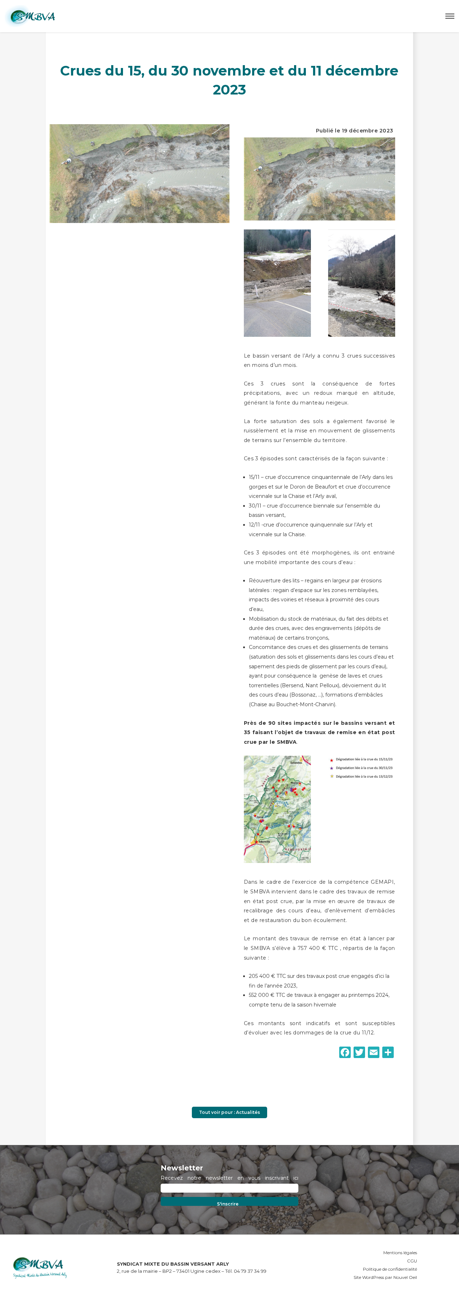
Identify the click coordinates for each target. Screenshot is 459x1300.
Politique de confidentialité (390, 1269)
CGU (412, 1260)
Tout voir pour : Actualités (229, 1112)
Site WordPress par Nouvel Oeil (385, 1277)
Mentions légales (400, 1252)
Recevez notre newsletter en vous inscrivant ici (229, 1178)
